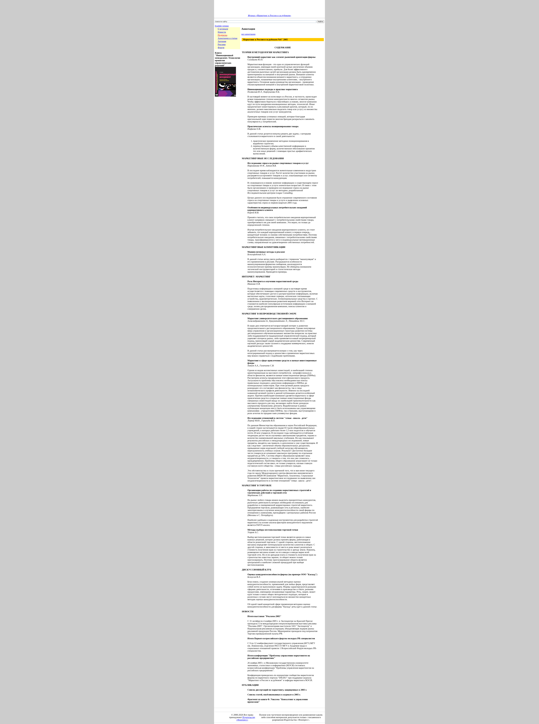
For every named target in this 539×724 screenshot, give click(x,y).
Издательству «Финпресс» (245, 718)
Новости (222, 32)
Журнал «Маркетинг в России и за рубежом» (269, 15)
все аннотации (248, 34)
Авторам (222, 41)
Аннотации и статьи (227, 38)
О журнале (223, 29)
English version (222, 26)
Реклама (222, 44)
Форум (221, 47)
